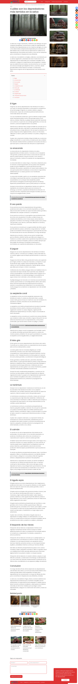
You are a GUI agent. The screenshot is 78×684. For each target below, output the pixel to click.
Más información (61, 676)
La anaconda (17, 80)
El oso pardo (17, 82)
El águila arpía (17, 93)
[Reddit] (24, 40)
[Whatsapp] (35, 40)
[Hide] (77, 29)
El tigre (15, 78)
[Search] (35, 2)
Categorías (47, 1)
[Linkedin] (26, 40)
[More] (37, 40)
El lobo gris (16, 88)
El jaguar (16, 84)
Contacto (66, 1)
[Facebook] (20, 40)
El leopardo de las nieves (20, 95)
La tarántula (17, 89)
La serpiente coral (18, 86)
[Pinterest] (28, 40)
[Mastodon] (30, 40)
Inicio (42, 1)
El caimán (16, 91)
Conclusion (16, 97)
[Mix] (32, 40)
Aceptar (65, 680)
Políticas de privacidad (57, 1)
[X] (22, 40)
